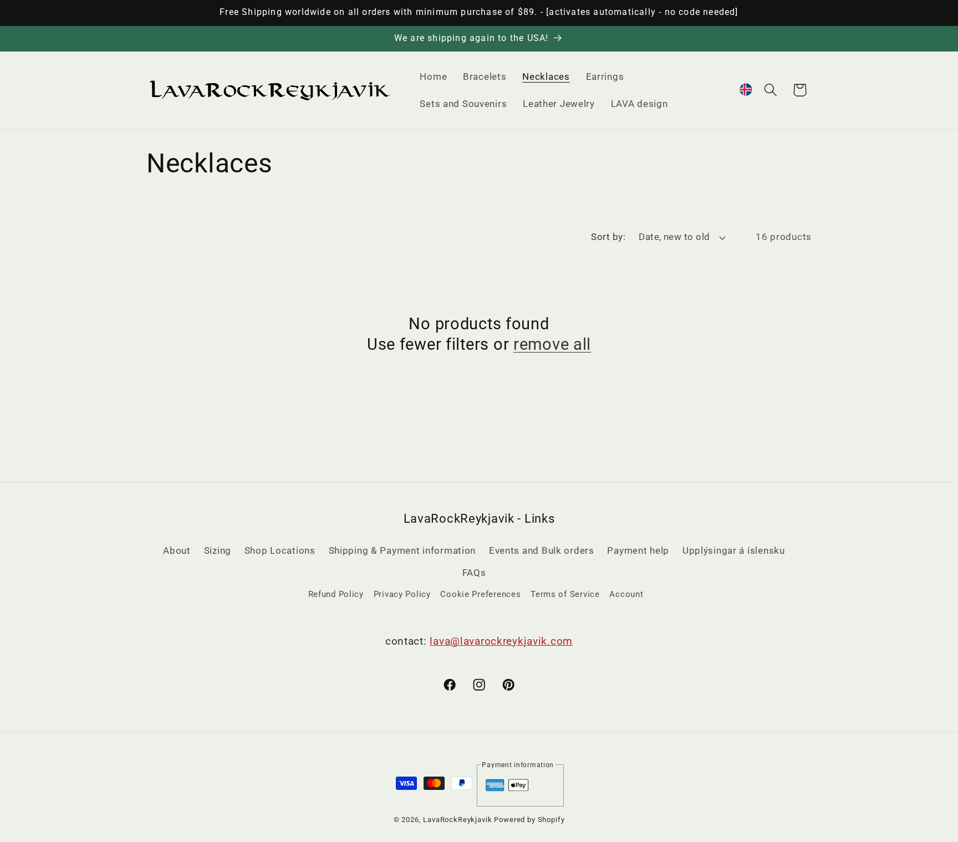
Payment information (518, 765)
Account (626, 594)
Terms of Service (565, 594)
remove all (552, 344)
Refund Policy (336, 594)
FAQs (474, 572)
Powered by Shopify (529, 819)
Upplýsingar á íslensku (733, 550)
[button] (770, 90)
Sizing (217, 550)
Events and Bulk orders (541, 550)
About (177, 550)
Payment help (638, 550)
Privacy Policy (402, 594)
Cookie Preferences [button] (480, 594)
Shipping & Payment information (402, 550)
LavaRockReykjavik (457, 819)
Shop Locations (279, 550)
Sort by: (608, 236)
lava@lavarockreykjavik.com (501, 641)
